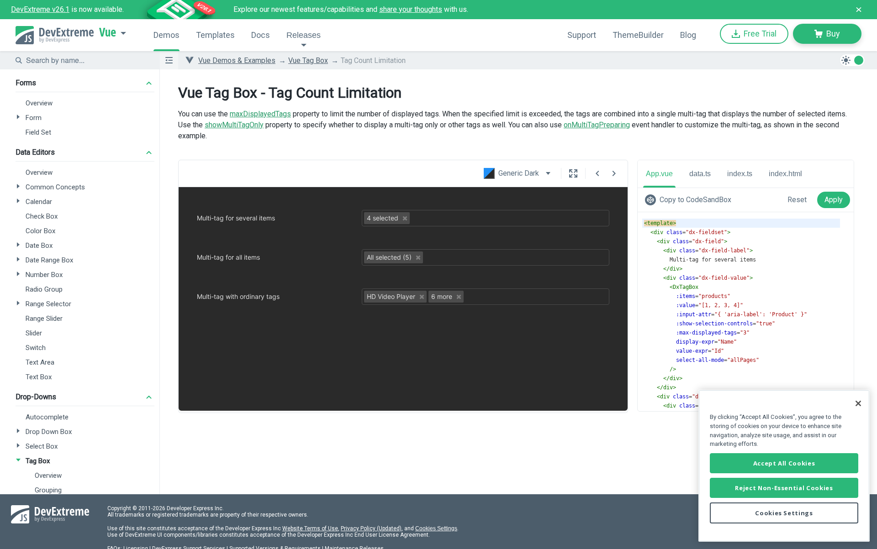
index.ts (739, 174)
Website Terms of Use (310, 528)
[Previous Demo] (597, 173)
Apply (833, 199)
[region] (784, 466)
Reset (797, 199)
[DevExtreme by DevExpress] (55, 35)
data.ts (700, 174)
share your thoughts (410, 9)
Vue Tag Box (308, 60)
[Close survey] (858, 9)
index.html (785, 174)
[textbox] (87, 60)
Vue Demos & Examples (236, 60)
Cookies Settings (436, 528)
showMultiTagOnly (234, 124)
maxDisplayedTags (260, 114)
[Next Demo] (614, 173)
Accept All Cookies (784, 463)
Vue (107, 32)
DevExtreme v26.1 (40, 9)
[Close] (858, 403)
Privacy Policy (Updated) (371, 528)
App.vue (659, 174)
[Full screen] (573, 173)
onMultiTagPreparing (597, 124)
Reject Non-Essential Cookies (784, 488)
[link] (690, 200)
